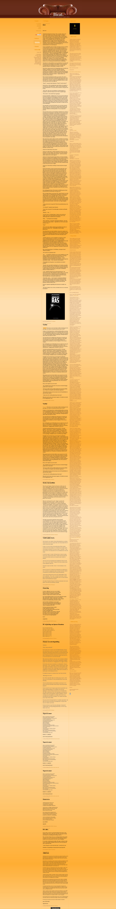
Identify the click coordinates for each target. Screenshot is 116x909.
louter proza (39, 24)
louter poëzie (39, 26)
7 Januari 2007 (75, 295)
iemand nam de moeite (56, 738)
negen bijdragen (54, 638)
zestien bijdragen (55, 905)
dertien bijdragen (55, 534)
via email (74, 130)
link (49, 321)
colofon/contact (38, 30)
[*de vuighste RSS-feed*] (40, 34)
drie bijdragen (52, 400)
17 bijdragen (53, 321)
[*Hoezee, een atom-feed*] (38, 34)
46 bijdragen (54, 621)
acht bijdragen (52, 710)
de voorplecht (39, 23)
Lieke (71, 71)
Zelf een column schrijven (76, 71)
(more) (51, 636)
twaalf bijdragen (52, 584)
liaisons (40, 27)
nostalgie (39, 28)
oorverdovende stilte (55, 767)
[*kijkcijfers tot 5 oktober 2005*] (70, 694)
